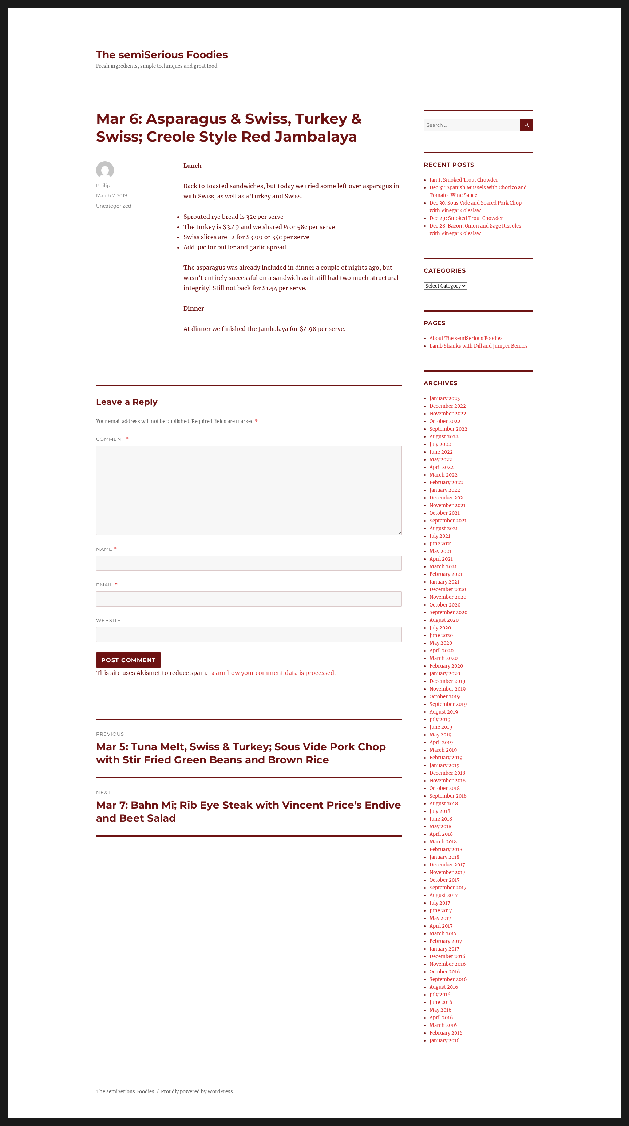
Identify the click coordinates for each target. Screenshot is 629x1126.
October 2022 (445, 421)
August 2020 (444, 620)
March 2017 (443, 934)
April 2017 (441, 926)
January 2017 (444, 949)
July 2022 (440, 444)
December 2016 (448, 956)
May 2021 (440, 551)
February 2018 (446, 849)
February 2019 (446, 758)
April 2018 (441, 834)
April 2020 (442, 651)
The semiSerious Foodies (162, 54)
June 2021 (441, 544)
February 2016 (446, 1033)
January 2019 (445, 765)
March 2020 (444, 658)
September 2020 (448, 612)
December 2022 (448, 406)
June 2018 (441, 819)
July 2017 (440, 903)
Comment (112, 439)
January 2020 (445, 674)
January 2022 (445, 490)
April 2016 (441, 1018)
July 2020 (440, 628)
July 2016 (440, 995)
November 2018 (448, 781)
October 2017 (445, 880)
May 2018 (440, 826)
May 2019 (441, 735)
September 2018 (448, 796)
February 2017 (446, 941)
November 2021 (448, 505)
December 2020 (448, 589)
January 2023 (445, 398)
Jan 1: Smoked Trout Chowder (464, 180)
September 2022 (448, 429)
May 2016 (441, 1010)
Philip (103, 185)
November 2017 (448, 872)
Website (108, 620)
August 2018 (444, 804)
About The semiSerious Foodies (466, 338)
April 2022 (442, 467)
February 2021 (446, 574)
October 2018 (445, 788)
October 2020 (445, 605)
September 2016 (448, 979)
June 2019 (441, 727)
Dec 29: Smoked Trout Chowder (466, 218)
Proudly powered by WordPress (197, 1092)
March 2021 (443, 567)
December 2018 (447, 773)
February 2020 (446, 666)
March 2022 (444, 475)
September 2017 (448, 888)
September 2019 (448, 704)
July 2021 (440, 536)
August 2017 (444, 895)
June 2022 (441, 452)
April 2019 (441, 742)
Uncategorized (113, 206)
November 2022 (448, 414)
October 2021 (445, 513)
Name (106, 549)
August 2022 (444, 437)
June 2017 (441, 911)
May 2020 (441, 643)
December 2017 (447, 865)
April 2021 (441, 559)
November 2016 (448, 964)
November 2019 (448, 689)
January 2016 (445, 1041)
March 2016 (443, 1025)
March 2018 (443, 842)
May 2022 (441, 460)
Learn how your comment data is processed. (272, 672)
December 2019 (448, 681)
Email (107, 585)
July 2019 (440, 719)
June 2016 (441, 1002)
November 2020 (448, 597)
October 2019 (445, 697)
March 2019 (443, 750)
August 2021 (444, 528)
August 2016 (444, 987)
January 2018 (444, 857)
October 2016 (445, 972)
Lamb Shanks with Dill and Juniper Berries (479, 346)
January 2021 (444, 582)
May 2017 (440, 918)
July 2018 (440, 811)
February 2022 (446, 482)
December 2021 (447, 498)
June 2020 (441, 635)
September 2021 (448, 521)
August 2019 (444, 712)
